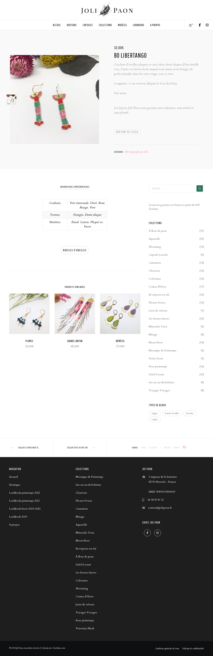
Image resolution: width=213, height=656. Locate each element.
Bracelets (190, 413)
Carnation (155, 263)
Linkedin (167, 447)
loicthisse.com (59, 648)
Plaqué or (96, 222)
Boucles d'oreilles (75, 250)
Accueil (13, 477)
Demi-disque (93, 215)
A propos (14, 525)
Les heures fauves (159, 318)
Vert (92, 207)
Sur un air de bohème (161, 382)
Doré (93, 203)
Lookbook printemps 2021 (24, 501)
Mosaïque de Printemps (162, 350)
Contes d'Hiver (157, 287)
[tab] (75, 186)
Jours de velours (158, 310)
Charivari (154, 271)
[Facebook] (197, 25)
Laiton (84, 222)
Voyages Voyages (159, 390)
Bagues (155, 413)
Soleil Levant (156, 374)
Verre (87, 227)
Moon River (156, 342)
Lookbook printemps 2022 (24, 493)
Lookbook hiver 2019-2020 (24, 509)
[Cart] (188, 25)
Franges (78, 215)
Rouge (84, 207)
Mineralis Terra (158, 326)
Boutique (14, 485)
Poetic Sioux (156, 358)
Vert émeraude (79, 203)
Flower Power (157, 302)
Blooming (155, 247)
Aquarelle (154, 239)
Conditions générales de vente (167, 648)
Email (75, 222)
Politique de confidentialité (193, 648)
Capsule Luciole (158, 255)
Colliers (155, 419)
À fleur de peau (158, 231)
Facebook (153, 447)
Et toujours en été (136, 152)
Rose (101, 203)
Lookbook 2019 (18, 517)
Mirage (153, 334)
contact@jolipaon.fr (160, 508)
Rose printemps (158, 366)
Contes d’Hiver (85, 596)
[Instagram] (205, 25)
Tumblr (176, 447)
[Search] (200, 188)
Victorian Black (85, 628)
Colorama (155, 279)
